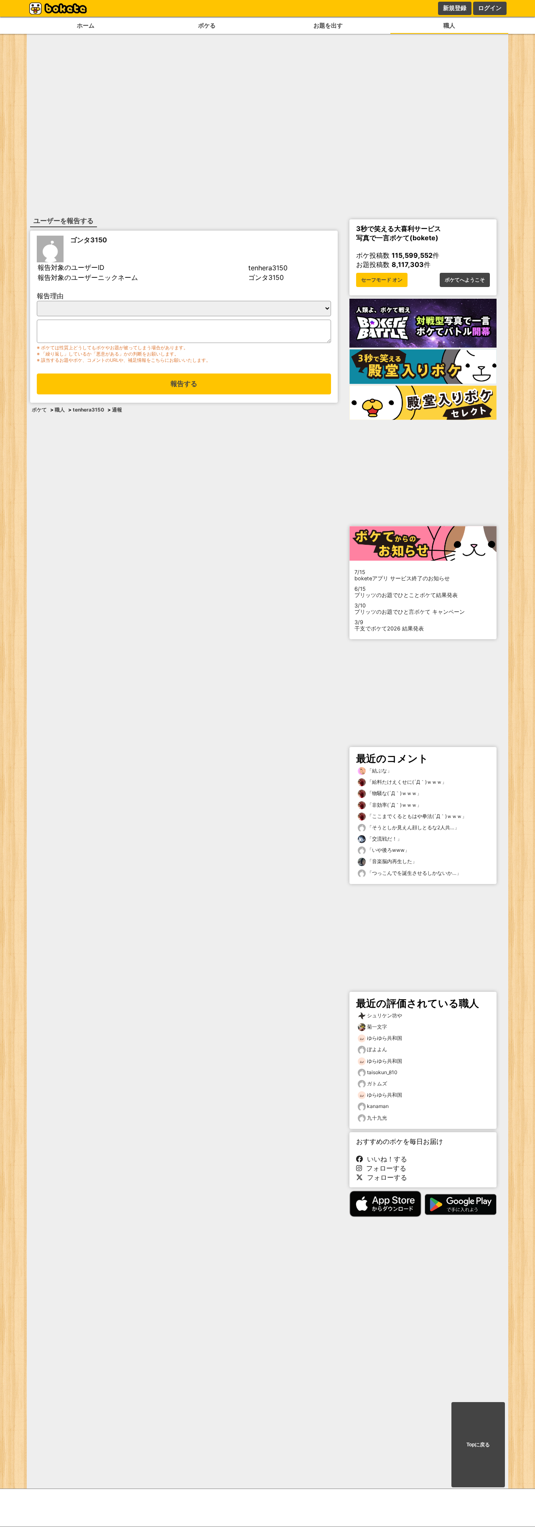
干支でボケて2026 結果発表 (389, 625)
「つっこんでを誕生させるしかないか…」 (413, 873)
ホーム (85, 25)
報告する (184, 383)
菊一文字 (377, 1027)
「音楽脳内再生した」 (391, 861)
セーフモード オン (382, 280)
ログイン (490, 8)
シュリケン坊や (384, 1015)
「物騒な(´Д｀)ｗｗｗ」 (394, 793)
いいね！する (385, 1159)
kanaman (378, 1106)
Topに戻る (478, 1445)
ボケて (39, 410)
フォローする (384, 1168)
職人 (449, 25)
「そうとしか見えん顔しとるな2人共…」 (412, 827)
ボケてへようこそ (465, 280)
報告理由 (50, 296)
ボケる (207, 25)
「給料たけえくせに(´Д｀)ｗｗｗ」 (406, 782)
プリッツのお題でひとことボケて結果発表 (406, 592)
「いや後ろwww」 (388, 850)
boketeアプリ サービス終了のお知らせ (402, 575)
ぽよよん (377, 1049)
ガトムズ (377, 1083)
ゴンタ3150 (88, 240)
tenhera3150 (88, 410)
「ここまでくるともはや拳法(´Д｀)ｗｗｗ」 (416, 816)
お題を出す (328, 25)
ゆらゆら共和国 (384, 1038)
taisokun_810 (382, 1072)
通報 (117, 410)
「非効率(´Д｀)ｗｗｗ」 (394, 805)
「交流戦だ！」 (384, 839)
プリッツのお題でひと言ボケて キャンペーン (409, 608)
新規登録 (454, 8)
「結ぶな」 (379, 770)
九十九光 (377, 1118)
